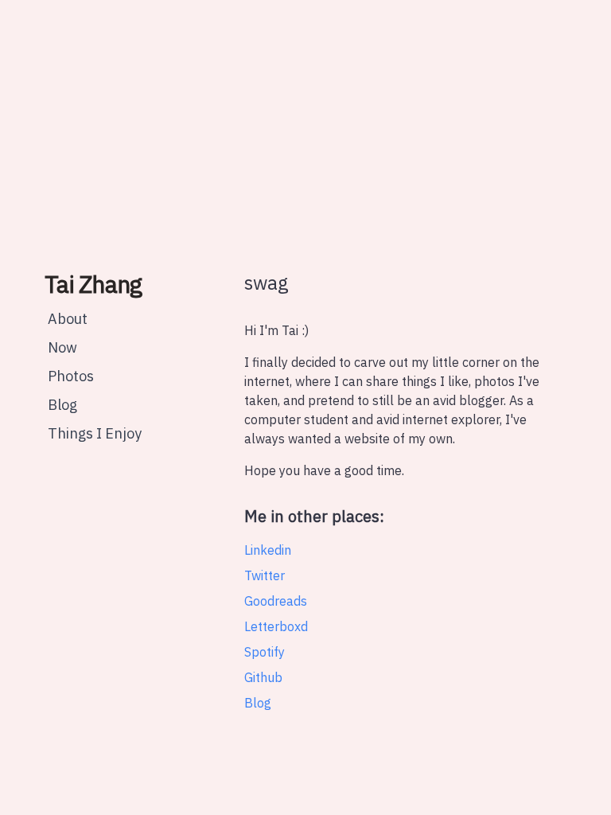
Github (263, 677)
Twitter (264, 575)
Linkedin (267, 550)
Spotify (264, 652)
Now (62, 347)
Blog (62, 405)
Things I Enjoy (95, 433)
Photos (71, 376)
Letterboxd (276, 626)
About (68, 319)
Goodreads (275, 601)
